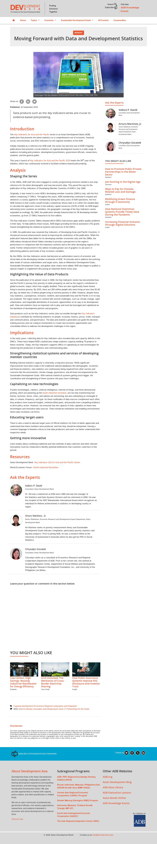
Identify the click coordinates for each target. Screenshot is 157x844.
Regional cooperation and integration (61, 706)
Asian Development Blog (117, 782)
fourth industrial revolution (54, 393)
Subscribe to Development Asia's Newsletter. (37, 754)
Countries (49, 20)
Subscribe (109, 7)
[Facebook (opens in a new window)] (132, 753)
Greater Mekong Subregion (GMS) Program (77, 800)
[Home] (43, 8)
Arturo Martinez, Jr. (35, 515)
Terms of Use (17, 819)
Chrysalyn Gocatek (35, 549)
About (23, 20)
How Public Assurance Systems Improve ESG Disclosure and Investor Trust (86, 682)
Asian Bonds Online (114, 798)
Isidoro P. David (33, 485)
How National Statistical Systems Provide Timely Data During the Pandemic (122, 211)
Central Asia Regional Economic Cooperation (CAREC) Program (72, 794)
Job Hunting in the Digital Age (122, 181)
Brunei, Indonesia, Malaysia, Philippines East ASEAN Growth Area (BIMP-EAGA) (78, 786)
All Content (103, 20)
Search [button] (110, 4)
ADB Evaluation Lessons (117, 792)
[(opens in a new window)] (139, 820)
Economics (39, 706)
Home (14, 20)
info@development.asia (102, 834)
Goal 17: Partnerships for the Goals (74, 709)
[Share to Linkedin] (28, 101)
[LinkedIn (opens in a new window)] (143, 753)
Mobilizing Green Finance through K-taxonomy (120, 200)
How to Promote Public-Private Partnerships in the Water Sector (123, 171)
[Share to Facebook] (22, 101)
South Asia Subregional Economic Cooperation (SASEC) (73, 814)
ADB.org (107, 776)
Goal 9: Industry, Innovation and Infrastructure (38, 709)
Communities (119, 20)
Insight (79, 33)
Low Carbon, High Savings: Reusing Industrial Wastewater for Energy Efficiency (23, 682)
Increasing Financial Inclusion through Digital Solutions (122, 223)
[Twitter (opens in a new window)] (138, 753)
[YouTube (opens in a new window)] (126, 753)
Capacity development (23, 706)
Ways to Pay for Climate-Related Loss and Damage (120, 190)
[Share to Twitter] (34, 101)
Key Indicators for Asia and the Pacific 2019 (50, 160)
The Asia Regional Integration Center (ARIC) (78, 821)
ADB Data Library (113, 787)
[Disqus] (55, 616)
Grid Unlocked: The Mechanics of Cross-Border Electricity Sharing (53, 682)
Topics (34, 20)
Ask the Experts (114, 102)
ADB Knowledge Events (116, 803)
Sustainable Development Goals (76, 20)
